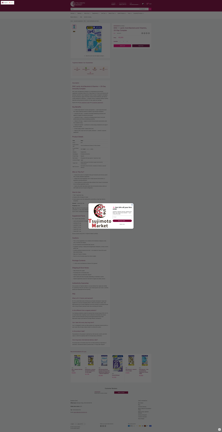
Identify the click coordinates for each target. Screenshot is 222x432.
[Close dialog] (132, 205)
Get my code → (122, 220)
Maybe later (122, 224)
